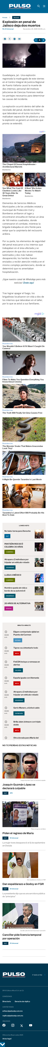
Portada (4, 17)
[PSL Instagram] (12, 1026)
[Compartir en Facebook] (4, 39)
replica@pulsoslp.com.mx (12, 1016)
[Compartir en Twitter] (9, 39)
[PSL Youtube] (30, 1026)
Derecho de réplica (22, 1001)
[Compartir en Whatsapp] (14, 39)
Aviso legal (6, 1039)
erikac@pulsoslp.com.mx (12, 1011)
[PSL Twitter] (21, 1026)
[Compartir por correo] (19, 39)
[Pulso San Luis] (20, 6)
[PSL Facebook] (3, 1026)
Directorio (6, 1001)
